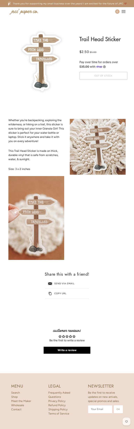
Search (15, 392)
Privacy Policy (56, 401)
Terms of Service (58, 413)
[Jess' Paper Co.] (23, 11)
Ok (118, 409)
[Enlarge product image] (41, 61)
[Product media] (36, 218)
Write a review (67, 350)
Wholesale (17, 405)
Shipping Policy (58, 409)
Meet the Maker (21, 401)
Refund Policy (57, 405)
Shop (14, 396)
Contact (16, 409)
